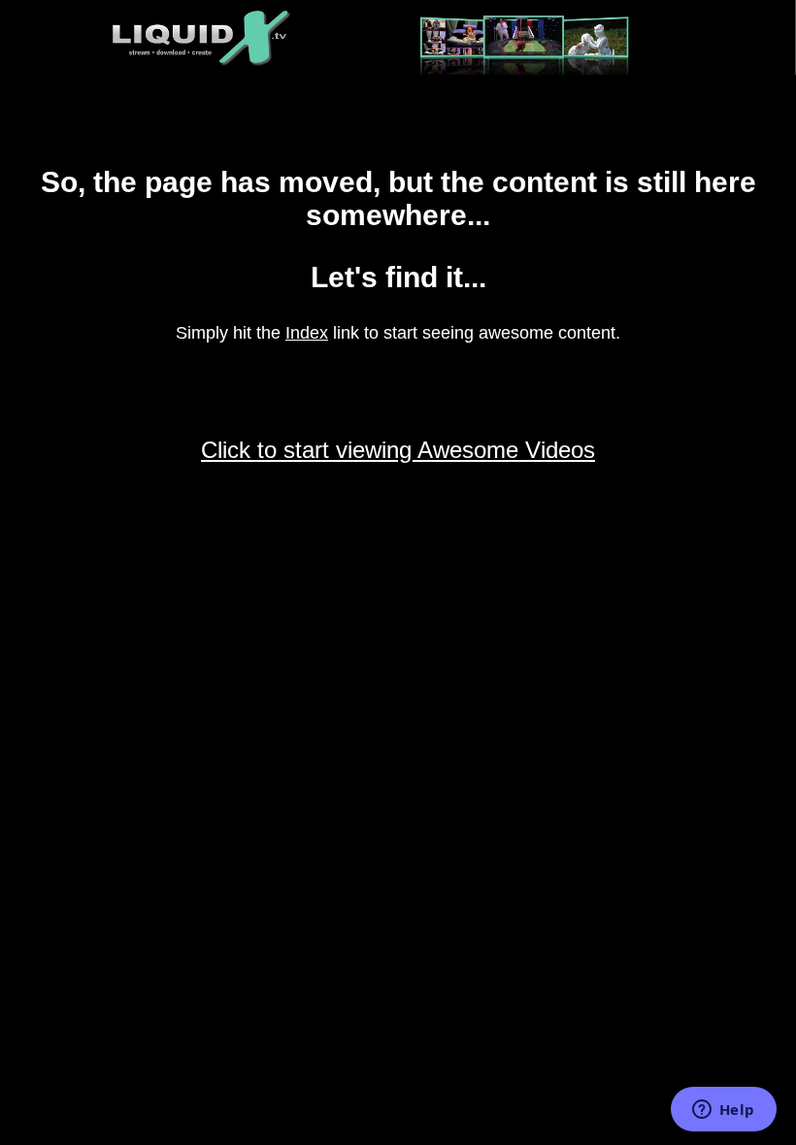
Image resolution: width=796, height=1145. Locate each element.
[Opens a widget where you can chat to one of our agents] (723, 1111)
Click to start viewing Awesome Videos (398, 450)
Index (306, 333)
